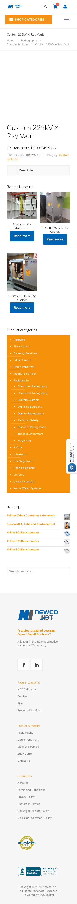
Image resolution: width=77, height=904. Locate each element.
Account (22, 782)
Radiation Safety (28, 420)
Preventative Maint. (30, 710)
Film (20, 703)
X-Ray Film (24, 440)
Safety (18, 447)
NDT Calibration (27, 689)
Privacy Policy (26, 796)
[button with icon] (23, 665)
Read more (22, 236)
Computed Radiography (33, 386)
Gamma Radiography (31, 413)
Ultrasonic (20, 454)
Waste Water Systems (27, 488)
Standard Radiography (32, 427)
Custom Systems (17, 44)
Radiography (29, 40)
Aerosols (19, 339)
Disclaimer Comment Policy (34, 818)
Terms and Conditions (31, 789)
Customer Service (28, 804)
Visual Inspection (24, 481)
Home (10, 40)
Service (22, 696)
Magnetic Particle (25, 373)
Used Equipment (24, 467)
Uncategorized (23, 461)
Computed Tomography (33, 393)
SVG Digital (47, 894)
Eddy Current (22, 360)
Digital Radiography (30, 406)
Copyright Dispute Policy (33, 811)
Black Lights (21, 346)
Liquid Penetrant (24, 366)
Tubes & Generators (30, 433)
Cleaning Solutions (25, 353)
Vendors (19, 474)
